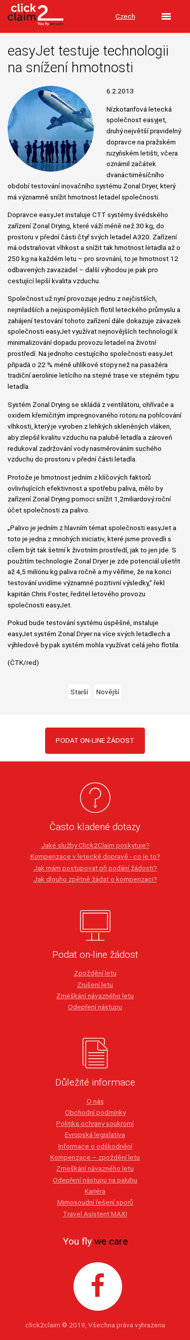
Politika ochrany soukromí (95, 1123)
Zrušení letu (95, 985)
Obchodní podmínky (95, 1112)
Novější (107, 692)
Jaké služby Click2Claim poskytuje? (95, 845)
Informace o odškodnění (95, 1146)
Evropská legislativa (95, 1134)
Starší (79, 692)
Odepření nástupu (95, 1007)
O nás (95, 1101)
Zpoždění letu (95, 973)
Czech (125, 16)
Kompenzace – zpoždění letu (95, 1157)
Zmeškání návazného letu (95, 996)
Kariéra (95, 1191)
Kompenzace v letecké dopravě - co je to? (95, 856)
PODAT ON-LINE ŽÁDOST (95, 740)
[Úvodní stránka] (35, 17)
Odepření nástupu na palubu (95, 1180)
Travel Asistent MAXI (95, 1214)
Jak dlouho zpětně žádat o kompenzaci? (95, 879)
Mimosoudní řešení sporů (95, 1202)
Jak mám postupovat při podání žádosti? (95, 868)
